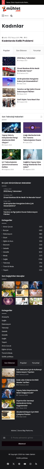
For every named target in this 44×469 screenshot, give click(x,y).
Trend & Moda (8, 266)
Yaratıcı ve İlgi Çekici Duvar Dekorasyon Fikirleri (28, 90)
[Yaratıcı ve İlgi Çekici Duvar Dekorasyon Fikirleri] (8, 92)
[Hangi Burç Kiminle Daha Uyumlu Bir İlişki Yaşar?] (8, 301)
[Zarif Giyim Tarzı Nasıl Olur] (8, 102)
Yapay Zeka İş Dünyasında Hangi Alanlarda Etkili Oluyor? (10, 139)
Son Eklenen (21, 50)
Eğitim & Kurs (8, 241)
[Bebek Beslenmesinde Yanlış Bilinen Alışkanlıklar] (35, 293)
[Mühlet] (11, 9)
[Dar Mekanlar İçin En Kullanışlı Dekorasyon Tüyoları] (8, 285)
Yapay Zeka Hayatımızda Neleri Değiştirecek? (22, 2)
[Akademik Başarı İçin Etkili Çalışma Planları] (22, 293)
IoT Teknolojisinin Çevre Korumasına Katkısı (10, 164)
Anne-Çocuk (8, 227)
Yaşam (5, 270)
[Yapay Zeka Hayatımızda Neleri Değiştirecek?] (35, 285)
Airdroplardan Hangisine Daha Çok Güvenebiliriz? (27, 80)
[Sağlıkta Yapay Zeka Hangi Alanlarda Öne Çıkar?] (32, 154)
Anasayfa (5, 317)
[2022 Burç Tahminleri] (8, 61)
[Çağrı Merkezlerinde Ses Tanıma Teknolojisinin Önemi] (32, 127)
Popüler (6, 50)
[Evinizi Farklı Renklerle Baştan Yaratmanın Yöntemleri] (35, 301)
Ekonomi (6, 245)
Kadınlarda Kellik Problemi (17, 40)
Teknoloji (6, 263)
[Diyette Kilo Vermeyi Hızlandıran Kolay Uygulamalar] (8, 293)
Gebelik (6, 248)
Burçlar (6, 230)
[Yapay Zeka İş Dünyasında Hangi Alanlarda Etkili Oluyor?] (11, 127)
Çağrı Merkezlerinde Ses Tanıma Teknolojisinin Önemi (32, 137)
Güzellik (6, 252)
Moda (5, 256)
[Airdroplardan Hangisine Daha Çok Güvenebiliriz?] (8, 82)
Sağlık (5, 259)
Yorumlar (37, 50)
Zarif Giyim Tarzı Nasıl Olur (28, 99)
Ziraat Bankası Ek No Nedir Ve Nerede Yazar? (28, 69)
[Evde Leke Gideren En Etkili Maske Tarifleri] (22, 285)
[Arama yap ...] (11, 15)
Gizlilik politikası (7, 357)
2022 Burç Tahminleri (26, 58)
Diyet (5, 237)
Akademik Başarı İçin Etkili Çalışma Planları (27, 413)
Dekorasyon (7, 234)
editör (5, 37)
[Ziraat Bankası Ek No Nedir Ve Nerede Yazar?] (8, 71)
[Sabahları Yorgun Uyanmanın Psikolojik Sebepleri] (22, 301)
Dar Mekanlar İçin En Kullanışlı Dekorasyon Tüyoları (29, 370)
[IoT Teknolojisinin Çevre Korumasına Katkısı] (11, 154)
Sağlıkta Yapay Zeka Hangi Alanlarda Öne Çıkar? (32, 164)
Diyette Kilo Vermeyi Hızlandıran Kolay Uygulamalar (25, 403)
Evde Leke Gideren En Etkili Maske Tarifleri (27, 381)
